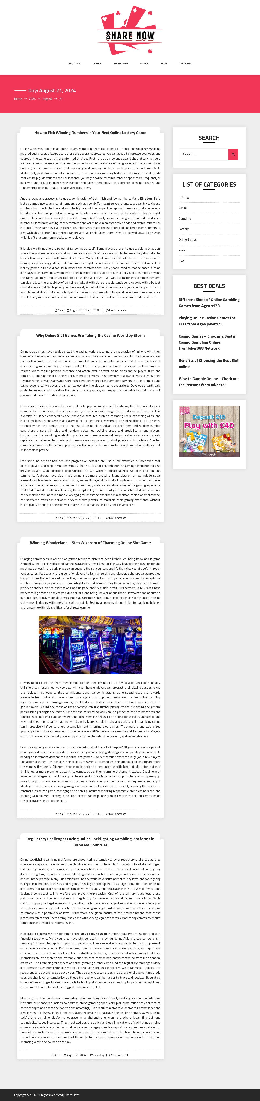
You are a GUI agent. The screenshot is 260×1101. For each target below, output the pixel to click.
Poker (144, 63)
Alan (60, 310)
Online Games (188, 239)
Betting (74, 63)
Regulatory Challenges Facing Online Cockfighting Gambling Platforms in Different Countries (90, 842)
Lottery (186, 63)
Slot (164, 63)
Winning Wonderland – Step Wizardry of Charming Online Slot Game (90, 542)
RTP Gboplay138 (115, 747)
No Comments (117, 310)
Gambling (121, 63)
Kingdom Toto (150, 198)
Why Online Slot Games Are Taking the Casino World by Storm (90, 335)
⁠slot (86, 475)
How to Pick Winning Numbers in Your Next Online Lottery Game (90, 132)
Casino (97, 63)
